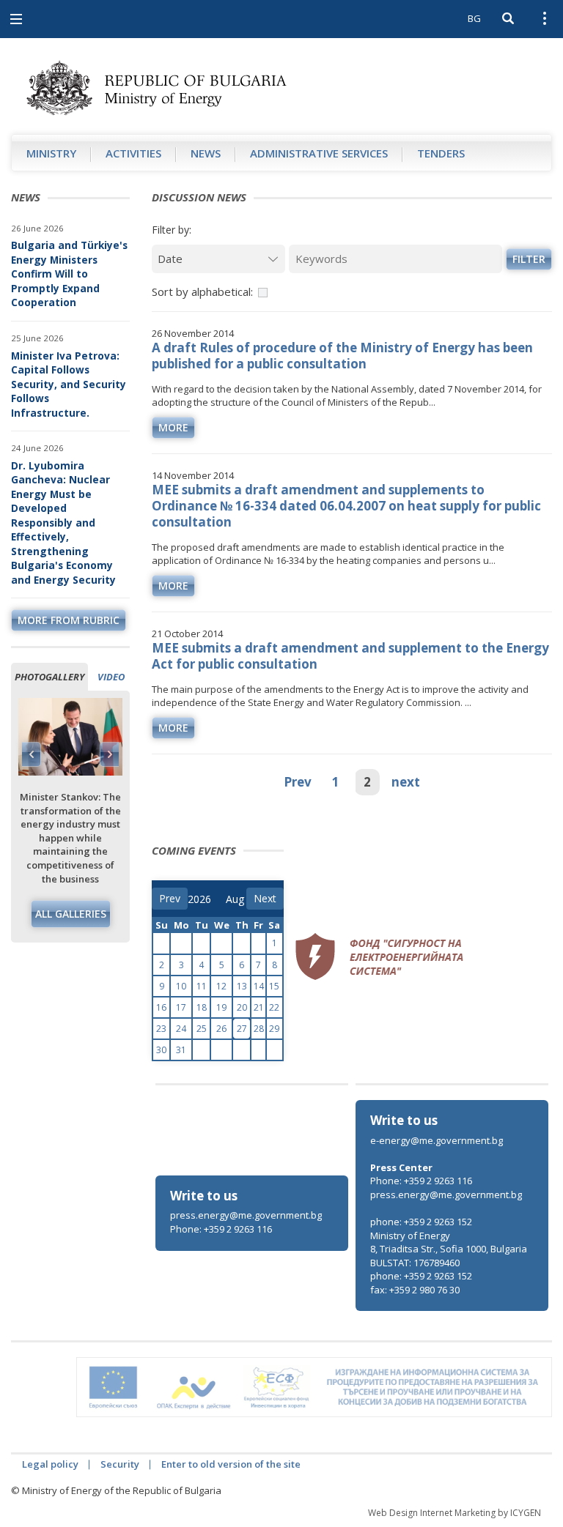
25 (201, 1028)
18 (201, 1007)
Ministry (51, 153)
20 (242, 1007)
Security (119, 1464)
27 (242, 1028)
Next (109, 754)
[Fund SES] (379, 954)
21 (259, 1007)
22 (274, 1007)
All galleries (70, 914)
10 (181, 986)
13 (242, 986)
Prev (298, 781)
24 (181, 1028)
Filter (528, 259)
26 (221, 1028)
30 (161, 1050)
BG (474, 18)
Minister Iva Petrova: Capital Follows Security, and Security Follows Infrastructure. (68, 384)
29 (274, 1028)
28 (259, 1028)
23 (161, 1028)
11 (201, 986)
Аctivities (133, 153)
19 (221, 1007)
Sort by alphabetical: (202, 291)
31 (181, 1050)
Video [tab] (111, 676)
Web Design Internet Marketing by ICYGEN (454, 1512)
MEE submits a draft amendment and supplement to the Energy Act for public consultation (350, 655)
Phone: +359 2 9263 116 (221, 1229)
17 (181, 1007)
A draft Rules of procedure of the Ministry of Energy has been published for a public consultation (342, 355)
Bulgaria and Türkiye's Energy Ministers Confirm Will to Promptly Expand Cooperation (69, 273)
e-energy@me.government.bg (436, 1140)
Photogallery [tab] (49, 676)
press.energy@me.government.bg (246, 1215)
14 (259, 986)
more (173, 427)
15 (274, 986)
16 (161, 1007)
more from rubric (68, 620)
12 (221, 986)
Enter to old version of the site (231, 1464)
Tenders (441, 153)
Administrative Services (319, 153)
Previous (31, 754)
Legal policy (50, 1464)
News (206, 153)
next (405, 781)
